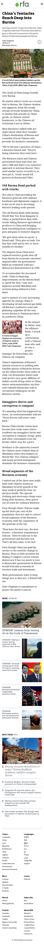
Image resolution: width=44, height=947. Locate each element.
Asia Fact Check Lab (9, 869)
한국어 (26, 846)
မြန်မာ (26, 843)
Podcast (27, 879)
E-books (5, 888)
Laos (4, 843)
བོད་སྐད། (26, 855)
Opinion (5, 882)
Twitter (5, 919)
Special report (7, 885)
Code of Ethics (29, 928)
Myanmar (6, 846)
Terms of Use (29, 919)
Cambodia (6, 837)
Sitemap (5, 925)
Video (4, 901)
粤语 (25, 840)
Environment (7, 866)
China (4, 840)
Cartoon (5, 879)
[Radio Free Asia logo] (22, 4)
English (27, 864)
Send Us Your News (9, 928)
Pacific (4, 861)
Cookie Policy (29, 925)
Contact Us (28, 934)
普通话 (26, 837)
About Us (27, 913)
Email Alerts (28, 903)
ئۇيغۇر (26, 858)
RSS (25, 901)
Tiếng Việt (28, 861)
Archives (5, 891)
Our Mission (28, 916)
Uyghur (5, 855)
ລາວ (25, 849)
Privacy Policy (29, 922)
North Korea (6, 849)
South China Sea (8, 864)
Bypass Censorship (9, 922)
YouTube (5, 913)
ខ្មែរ (25, 852)
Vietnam (5, 858)
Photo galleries (8, 903)
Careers (27, 931)
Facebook (6, 916)
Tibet (4, 852)
